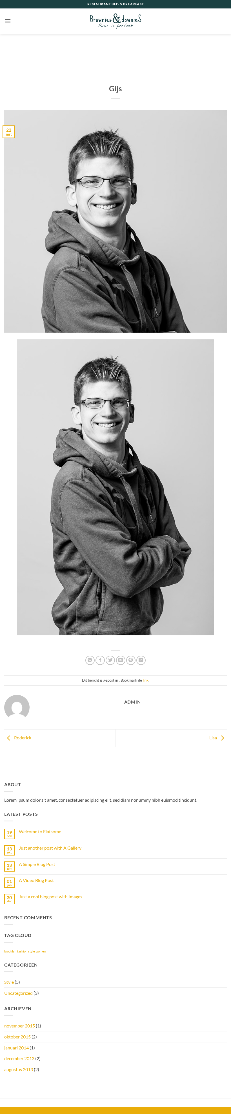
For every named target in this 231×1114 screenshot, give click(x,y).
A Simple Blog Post (37, 864)
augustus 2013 (18, 1069)
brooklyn (10, 951)
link (145, 680)
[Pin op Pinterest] (131, 660)
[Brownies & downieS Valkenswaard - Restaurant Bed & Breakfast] (115, 21)
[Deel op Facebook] (100, 660)
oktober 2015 (17, 1036)
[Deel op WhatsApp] (90, 660)
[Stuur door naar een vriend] (120, 660)
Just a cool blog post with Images (50, 896)
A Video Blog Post (36, 880)
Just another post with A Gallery (50, 847)
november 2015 (19, 1025)
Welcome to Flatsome (40, 831)
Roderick (22, 737)
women (41, 951)
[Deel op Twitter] (110, 660)
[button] (7, 21)
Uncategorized (18, 993)
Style (9, 982)
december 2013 (19, 1058)
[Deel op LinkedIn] (141, 660)
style (31, 951)
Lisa (213, 737)
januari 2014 (16, 1047)
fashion (22, 951)
